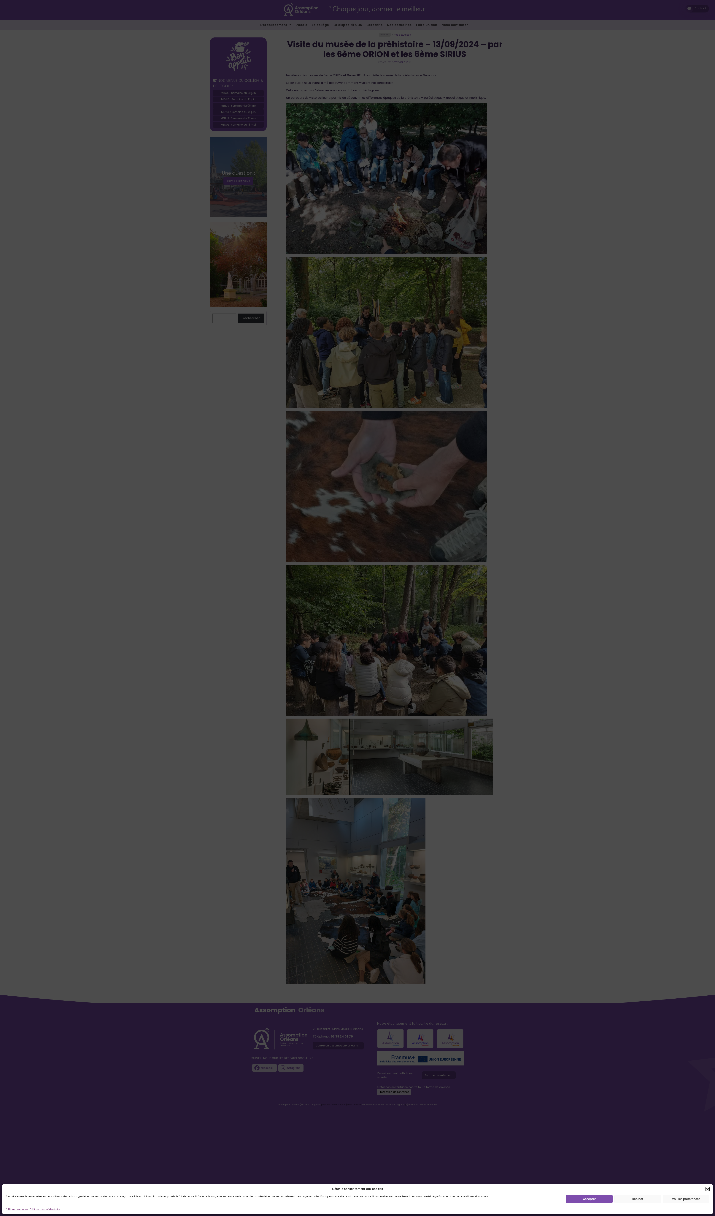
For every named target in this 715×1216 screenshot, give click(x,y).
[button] (707, 1189)
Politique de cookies (17, 1209)
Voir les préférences (686, 1199)
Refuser (637, 1199)
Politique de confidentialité (45, 1209)
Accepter (589, 1199)
